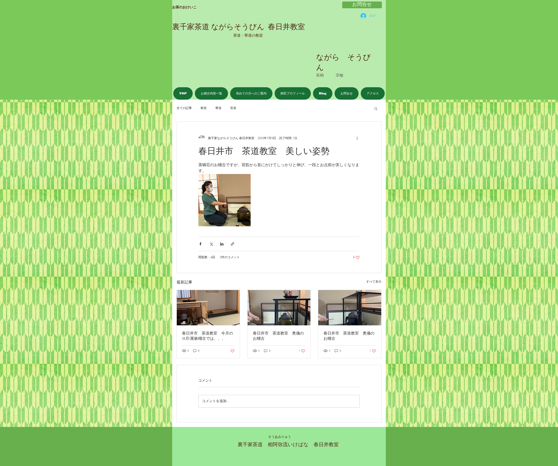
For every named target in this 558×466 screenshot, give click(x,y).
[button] (376, 108)
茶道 (233, 108)
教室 (204, 108)
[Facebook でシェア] (200, 244)
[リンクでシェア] (232, 244)
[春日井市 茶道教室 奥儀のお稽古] (279, 307)
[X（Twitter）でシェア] (211, 244)
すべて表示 (373, 282)
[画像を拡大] (224, 200)
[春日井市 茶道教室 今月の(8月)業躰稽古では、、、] (208, 307)
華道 (218, 108)
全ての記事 (184, 108)
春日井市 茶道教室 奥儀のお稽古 (278, 336)
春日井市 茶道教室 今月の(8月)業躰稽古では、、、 (207, 336)
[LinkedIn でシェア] (222, 244)
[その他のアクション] (357, 138)
